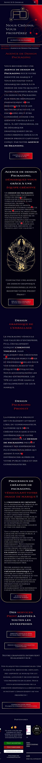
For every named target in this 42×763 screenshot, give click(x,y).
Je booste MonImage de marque (21, 596)
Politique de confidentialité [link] (13, 756)
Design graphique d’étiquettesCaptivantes (21, 645)
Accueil (5, 46)
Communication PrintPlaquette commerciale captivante (21, 705)
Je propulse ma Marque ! (21, 40)
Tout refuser (13, 747)
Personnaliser (13, 751)
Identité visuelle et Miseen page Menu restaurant (21, 634)
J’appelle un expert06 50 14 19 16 (21, 155)
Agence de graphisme (20, 46)
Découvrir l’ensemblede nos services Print (21, 302)
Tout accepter (14, 743)
